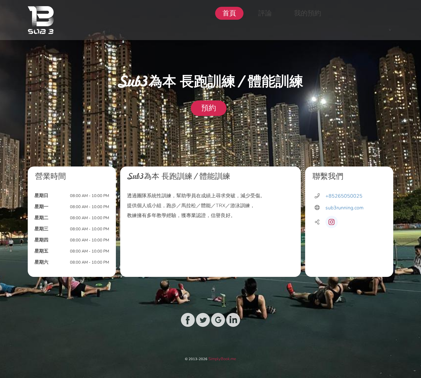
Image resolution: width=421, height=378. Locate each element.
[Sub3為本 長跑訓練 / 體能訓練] (41, 20)
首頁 (229, 13)
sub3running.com (344, 207)
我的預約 (307, 13)
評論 (265, 13)
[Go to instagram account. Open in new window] (331, 222)
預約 (208, 108)
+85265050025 (343, 196)
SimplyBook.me (222, 359)
